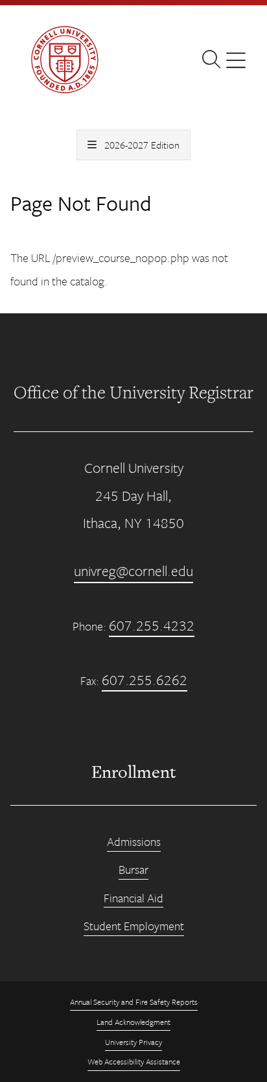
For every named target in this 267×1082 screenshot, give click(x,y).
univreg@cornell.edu (133, 570)
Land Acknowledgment (133, 1022)
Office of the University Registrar (133, 391)
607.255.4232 (151, 625)
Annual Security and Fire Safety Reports (134, 1001)
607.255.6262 (144, 679)
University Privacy (133, 1042)
